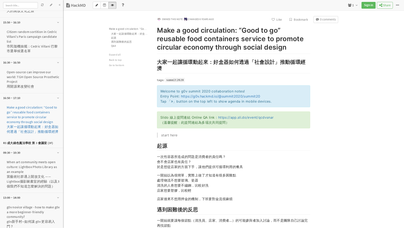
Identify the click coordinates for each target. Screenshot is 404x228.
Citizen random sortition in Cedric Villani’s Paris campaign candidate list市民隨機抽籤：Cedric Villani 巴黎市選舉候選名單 (32, 41)
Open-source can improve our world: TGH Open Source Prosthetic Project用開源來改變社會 (33, 79)
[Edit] (51, 4)
